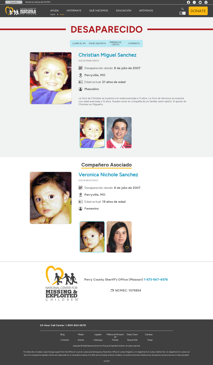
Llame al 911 (79, 43)
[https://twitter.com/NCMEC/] (164, 325)
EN (181, 13)
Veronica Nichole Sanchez (108, 175)
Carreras (148, 334)
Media (81, 334)
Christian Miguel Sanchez (107, 55)
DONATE (198, 11)
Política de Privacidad (115, 335)
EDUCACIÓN (123, 10)
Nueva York (132, 340)
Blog (63, 334)
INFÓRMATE (74, 10)
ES (184, 13)
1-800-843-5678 (76, 325)
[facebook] (159, 325)
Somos (81, 340)
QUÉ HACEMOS (98, 10)
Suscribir (13, 2)
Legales (97, 334)
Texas (149, 340)
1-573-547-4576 (156, 279)
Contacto (65, 340)
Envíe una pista (97, 43)
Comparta (134, 43)
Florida (115, 340)
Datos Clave (132, 334)
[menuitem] (54, 10)
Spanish (52, 14)
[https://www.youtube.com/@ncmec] (169, 325)
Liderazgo (98, 340)
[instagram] (174, 325)
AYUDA (54, 10)
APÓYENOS (146, 10)
